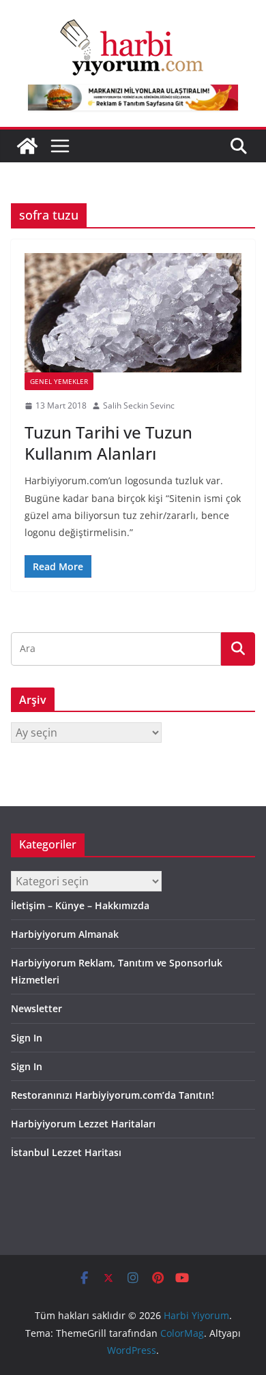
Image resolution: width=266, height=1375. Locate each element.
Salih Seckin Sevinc (139, 405)
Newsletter (36, 1008)
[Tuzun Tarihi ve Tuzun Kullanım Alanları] (133, 312)
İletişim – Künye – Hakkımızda (80, 905)
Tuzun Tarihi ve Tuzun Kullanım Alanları (108, 442)
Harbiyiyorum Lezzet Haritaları (83, 1123)
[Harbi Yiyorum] (27, 146)
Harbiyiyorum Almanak (65, 934)
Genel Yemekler (59, 381)
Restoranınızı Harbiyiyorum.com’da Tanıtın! (112, 1095)
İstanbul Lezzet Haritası (66, 1152)
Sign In (26, 1037)
